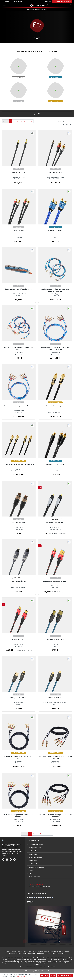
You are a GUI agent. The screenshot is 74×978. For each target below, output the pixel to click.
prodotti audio (33, 854)
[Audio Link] (19, 212)
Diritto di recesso (45, 951)
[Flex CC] (55, 679)
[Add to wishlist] (32, 133)
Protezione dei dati (34, 951)
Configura (44, 975)
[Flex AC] (19, 679)
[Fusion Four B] (55, 737)
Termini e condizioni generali (19, 951)
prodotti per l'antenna (35, 857)
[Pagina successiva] (28, 121)
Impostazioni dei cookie (43, 953)
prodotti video (33, 851)
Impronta (7, 951)
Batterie (67, 951)
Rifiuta (53, 975)
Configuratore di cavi (35, 847)
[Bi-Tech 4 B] (55, 270)
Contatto (33, 953)
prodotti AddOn (33, 864)
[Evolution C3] (55, 562)
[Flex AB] (55, 621)
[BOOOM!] (55, 445)
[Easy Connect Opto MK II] (19, 562)
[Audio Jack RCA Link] (55, 153)
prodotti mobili (33, 860)
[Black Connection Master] (19, 445)
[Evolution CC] (19, 621)
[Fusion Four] (19, 737)
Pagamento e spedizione (14, 953)
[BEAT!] (55, 212)
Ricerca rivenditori (34, 876)
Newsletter (55, 953)
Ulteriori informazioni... (22, 976)
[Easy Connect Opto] (55, 504)
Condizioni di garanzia (57, 951)
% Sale (31, 870)
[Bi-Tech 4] (19, 270)
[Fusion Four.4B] (55, 796)
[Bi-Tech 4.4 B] (55, 329)
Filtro (38, 113)
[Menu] (5, 5)
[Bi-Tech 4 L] (19, 329)
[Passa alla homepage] (39, 5)
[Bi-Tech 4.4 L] (19, 387)
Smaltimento (26, 953)
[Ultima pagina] (31, 121)
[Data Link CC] (19, 504)
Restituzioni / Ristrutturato (36, 867)
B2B (30, 873)
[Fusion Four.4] (19, 796)
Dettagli (18, 184)
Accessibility (62, 953)
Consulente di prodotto (36, 844)
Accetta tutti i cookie (64, 975)
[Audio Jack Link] (19, 153)
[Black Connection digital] (55, 387)
